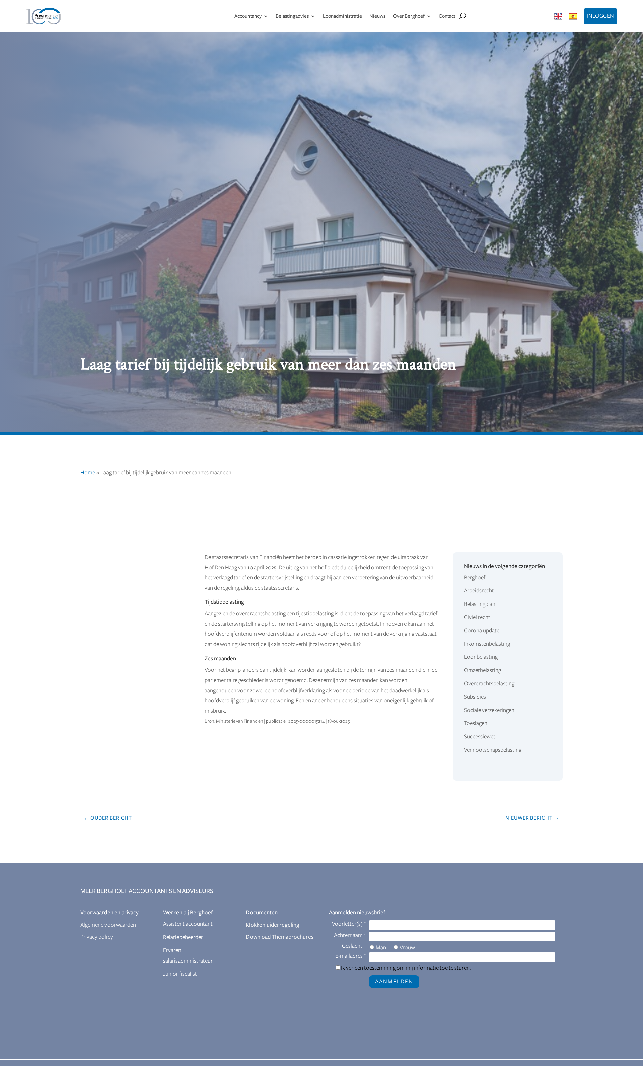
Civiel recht (477, 617)
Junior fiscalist (180, 974)
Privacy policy (96, 937)
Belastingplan (479, 604)
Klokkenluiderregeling (272, 925)
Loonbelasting (481, 657)
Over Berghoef (409, 16)
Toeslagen (475, 723)
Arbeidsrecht (479, 591)
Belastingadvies (292, 16)
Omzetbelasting (482, 670)
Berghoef (474, 578)
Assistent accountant (188, 924)
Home (87, 473)
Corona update (481, 631)
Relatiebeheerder (183, 937)
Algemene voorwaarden (108, 925)
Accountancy (248, 16)
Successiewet (479, 737)
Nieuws (377, 16)
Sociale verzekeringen (489, 710)
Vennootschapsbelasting (492, 750)
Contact (447, 16)
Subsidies (475, 697)
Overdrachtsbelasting (489, 684)
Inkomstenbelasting (487, 644)
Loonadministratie (342, 16)
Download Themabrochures (279, 937)
